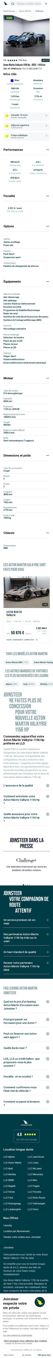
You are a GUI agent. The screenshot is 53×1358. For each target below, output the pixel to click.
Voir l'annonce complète (20, 640)
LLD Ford (8, 1197)
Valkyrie (11, 615)
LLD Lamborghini (12, 1209)
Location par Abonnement (16, 1231)
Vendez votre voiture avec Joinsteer (22, 1237)
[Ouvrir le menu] (46, 3)
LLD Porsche (34, 1191)
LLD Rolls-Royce (36, 1197)
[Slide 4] (29, 884)
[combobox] (26, 3)
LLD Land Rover (36, 1156)
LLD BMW (8, 1180)
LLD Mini (32, 1180)
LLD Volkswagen (36, 1203)
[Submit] (14, 3)
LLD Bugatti (9, 1186)
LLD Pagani (34, 1186)
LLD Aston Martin (12, 1162)
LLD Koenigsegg (12, 1203)
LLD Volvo (33, 1209)
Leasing (7, 1225)
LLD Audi (8, 1168)
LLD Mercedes (35, 1174)
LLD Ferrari (9, 1191)
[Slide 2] (25, 884)
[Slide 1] (23, 884)
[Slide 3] (27, 884)
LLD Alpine (9, 1156)
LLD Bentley (9, 1174)
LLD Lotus (33, 1162)
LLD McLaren (35, 1168)
